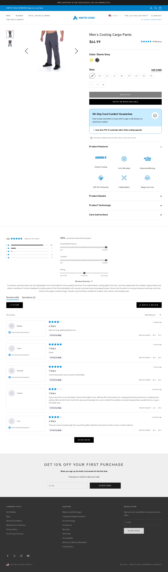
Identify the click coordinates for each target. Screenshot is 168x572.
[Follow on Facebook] (7, 555)
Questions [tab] (28, 298)
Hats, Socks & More (39, 16)
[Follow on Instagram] (21, 555)
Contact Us (67, 525)
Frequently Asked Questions (73, 516)
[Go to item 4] (10, 43)
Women (19, 16)
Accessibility (67, 538)
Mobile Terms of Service (15, 525)
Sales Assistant (151, 20)
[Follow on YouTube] (28, 555)
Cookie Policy (67, 547)
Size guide (156, 70)
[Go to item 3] (10, 34)
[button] (151, 41)
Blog (8, 516)
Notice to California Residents (74, 542)
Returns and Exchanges (72, 512)
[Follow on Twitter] (14, 555)
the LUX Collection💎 (137, 16)
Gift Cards (66, 534)
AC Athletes (11, 512)
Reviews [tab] (12, 298)
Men (8, 16)
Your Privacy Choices (14, 534)
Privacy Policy (11, 529)
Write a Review (151, 306)
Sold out (125, 95)
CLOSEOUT (156, 16)
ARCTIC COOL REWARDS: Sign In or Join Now (24, 8)
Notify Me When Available (125, 102)
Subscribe (105, 486)
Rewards (66, 529)
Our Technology (68, 521)
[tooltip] (92, 281)
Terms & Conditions (14, 521)
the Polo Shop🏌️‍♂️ (15, 20)
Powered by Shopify (152, 564)
